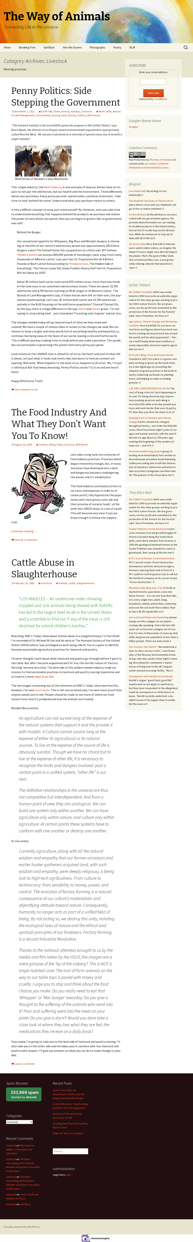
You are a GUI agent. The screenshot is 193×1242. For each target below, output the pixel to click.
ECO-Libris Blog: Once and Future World (151, 355)
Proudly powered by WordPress (22, 1226)
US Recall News (137, 214)
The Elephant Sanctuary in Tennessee (150, 200)
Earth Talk (46, 111)
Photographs (97, 47)
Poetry (117, 47)
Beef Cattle (105, 111)
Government (43, 115)
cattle (82, 309)
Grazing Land (59, 115)
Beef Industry (52, 187)
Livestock (86, 111)
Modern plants (27, 255)
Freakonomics (79, 264)
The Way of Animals (161, 159)
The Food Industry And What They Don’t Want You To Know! (59, 424)
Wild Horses (93, 115)
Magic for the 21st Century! (68, 1133)
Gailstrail (11, 1145)
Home (7, 47)
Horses (65, 111)
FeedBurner (161, 99)
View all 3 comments (26, 539)
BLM (132, 47)
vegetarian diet (44, 676)
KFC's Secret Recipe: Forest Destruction (151, 558)
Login (68, 1174)
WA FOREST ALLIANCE (141, 292)
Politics (81, 115)
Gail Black (49, 47)
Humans (75, 111)
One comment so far (26, 389)
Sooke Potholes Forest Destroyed (148, 529)
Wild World (82, 444)
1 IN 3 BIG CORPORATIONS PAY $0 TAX (149, 388)
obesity (71, 115)
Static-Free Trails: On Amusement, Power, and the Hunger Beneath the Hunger (69, 1094)
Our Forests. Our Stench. (143, 647)
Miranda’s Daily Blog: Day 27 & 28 (147, 588)
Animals (63, 583)
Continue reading (24, 531)
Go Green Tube (137, 244)
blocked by (26, 1095)
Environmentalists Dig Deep (144, 451)
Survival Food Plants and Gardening (149, 617)
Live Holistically (137, 191)
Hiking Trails (55, 444)
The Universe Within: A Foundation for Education (20, 1149)
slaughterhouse (85, 583)
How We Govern (72, 47)
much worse (42, 690)
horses (96, 309)
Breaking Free (27, 47)
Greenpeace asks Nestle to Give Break (151, 676)
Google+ (134, 126)
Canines (43, 444)
